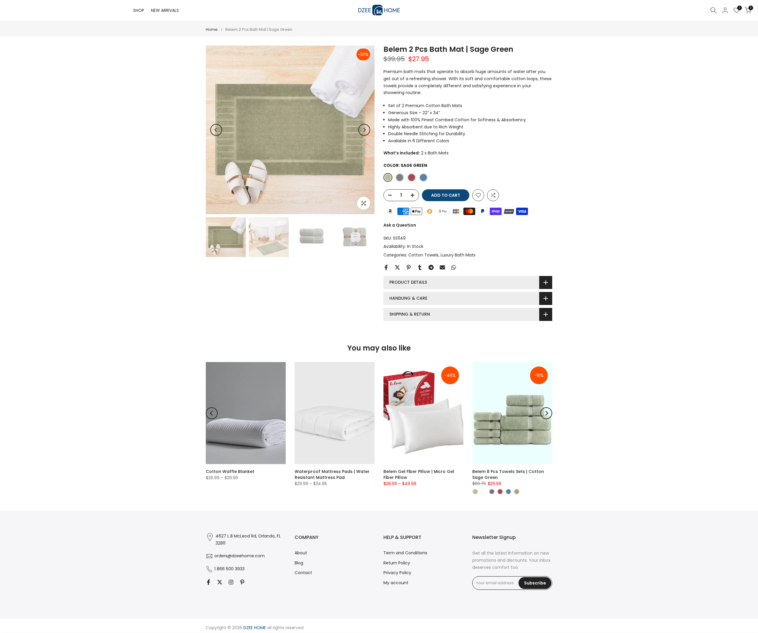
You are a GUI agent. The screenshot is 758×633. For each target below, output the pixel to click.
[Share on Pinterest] (408, 267)
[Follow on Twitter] (219, 582)
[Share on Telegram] (431, 267)
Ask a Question (399, 225)
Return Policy (396, 563)
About (301, 553)
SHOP (138, 10)
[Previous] (216, 130)
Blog (299, 563)
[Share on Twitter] (397, 267)
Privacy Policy (397, 573)
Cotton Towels (423, 255)
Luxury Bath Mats (458, 255)
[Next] (364, 130)
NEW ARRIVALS (165, 10)
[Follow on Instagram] (231, 582)
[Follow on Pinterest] (242, 582)
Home (212, 29)
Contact (303, 573)
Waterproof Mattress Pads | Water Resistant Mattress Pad (332, 474)
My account (395, 583)
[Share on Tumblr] (420, 267)
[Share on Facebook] (386, 267)
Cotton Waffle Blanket (230, 471)
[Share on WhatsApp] (453, 267)
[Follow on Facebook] (208, 582)
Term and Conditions (405, 553)
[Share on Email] (442, 267)
